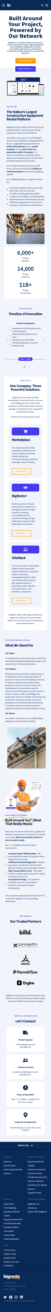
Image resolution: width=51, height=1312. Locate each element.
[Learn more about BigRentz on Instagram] (16, 1297)
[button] (6, 341)
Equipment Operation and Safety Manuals (13, 1221)
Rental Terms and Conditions (11, 1263)
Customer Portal (35, 1173)
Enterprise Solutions (37, 1169)
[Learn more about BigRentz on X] (5, 1297)
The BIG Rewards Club (37, 1177)
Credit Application (11, 1239)
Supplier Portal (34, 1192)
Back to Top (23, 1145)
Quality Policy (10, 1258)
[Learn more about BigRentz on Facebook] (10, 1297)
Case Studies (9, 1235)
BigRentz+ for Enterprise (33, 1206)
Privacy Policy (10, 1250)
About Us (8, 1161)
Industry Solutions (36, 1181)
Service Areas (9, 1165)
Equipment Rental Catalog (35, 1163)
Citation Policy (10, 1254)
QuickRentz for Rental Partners (37, 1187)
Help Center (9, 1204)
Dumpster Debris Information (11, 1229)
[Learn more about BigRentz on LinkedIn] (21, 1297)
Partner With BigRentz (37, 1211)
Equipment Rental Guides (11, 1213)
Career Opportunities (13, 1169)
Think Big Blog (10, 1207)
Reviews (7, 1173)
